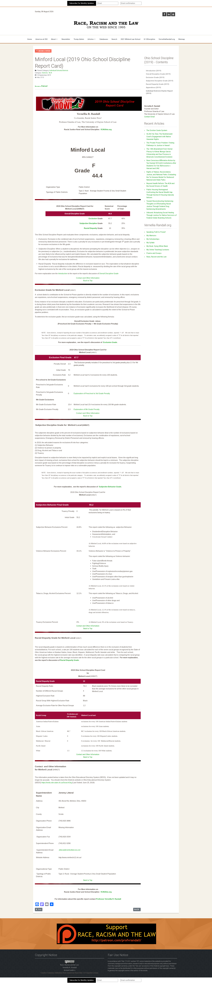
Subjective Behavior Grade (110, 487)
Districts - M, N (47, 73)
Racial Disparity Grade (69, 660)
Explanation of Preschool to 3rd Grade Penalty (92, 393)
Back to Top (87, 281)
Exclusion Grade (110, 342)
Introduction (62, 273)
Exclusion (93, 218)
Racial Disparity (90, 228)
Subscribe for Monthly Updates (82, 980)
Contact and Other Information (87, 278)
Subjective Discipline (88, 223)
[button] (54, 39)
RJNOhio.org (106, 129)
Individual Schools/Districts (58, 70)
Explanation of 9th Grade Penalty (86, 409)
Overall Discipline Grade (108, 273)
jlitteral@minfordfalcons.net (69, 850)
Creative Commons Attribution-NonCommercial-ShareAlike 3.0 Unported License (69, 973)
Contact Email (149, 117)
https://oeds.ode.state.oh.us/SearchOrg (57, 783)
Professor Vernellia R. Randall (108, 899)
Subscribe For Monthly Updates (81, 3)
